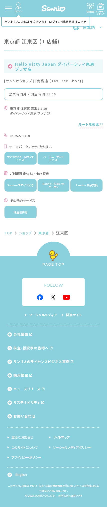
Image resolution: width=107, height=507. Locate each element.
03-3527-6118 (20, 135)
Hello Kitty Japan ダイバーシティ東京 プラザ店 (55, 66)
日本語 (89, 27)
